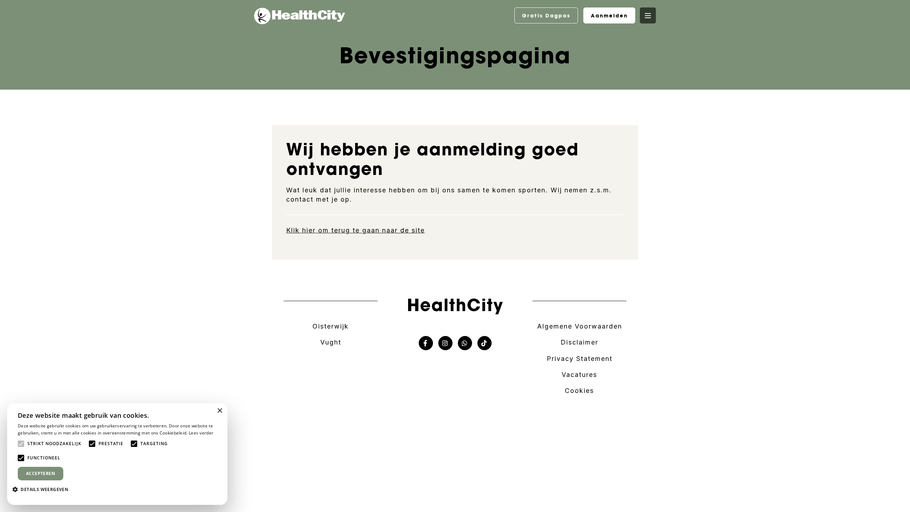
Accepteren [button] (40, 473)
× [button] (219, 411)
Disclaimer (579, 342)
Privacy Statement (579, 358)
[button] (43, 489)
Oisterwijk (330, 326)
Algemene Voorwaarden (579, 326)
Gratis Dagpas (546, 15)
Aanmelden (609, 15)
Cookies (579, 390)
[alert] (117, 454)
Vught (330, 342)
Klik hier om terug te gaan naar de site (355, 230)
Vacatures (579, 374)
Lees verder (201, 433)
